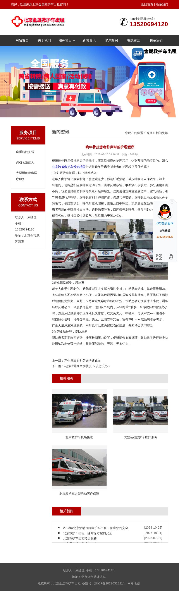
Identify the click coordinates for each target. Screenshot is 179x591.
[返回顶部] (171, 257)
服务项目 (66, 40)
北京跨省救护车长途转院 (69, 166)
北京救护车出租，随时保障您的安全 (87, 533)
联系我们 (162, 4)
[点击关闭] (172, 201)
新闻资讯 (89, 40)
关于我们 (44, 40)
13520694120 (149, 24)
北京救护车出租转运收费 (80, 538)
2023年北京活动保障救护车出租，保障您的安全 (95, 528)
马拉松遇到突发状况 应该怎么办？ (87, 366)
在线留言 (133, 40)
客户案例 (111, 40)
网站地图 (133, 583)
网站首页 (22, 40)
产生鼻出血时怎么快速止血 (82, 360)
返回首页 (147, 4)
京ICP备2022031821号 (110, 583)
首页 (149, 133)
